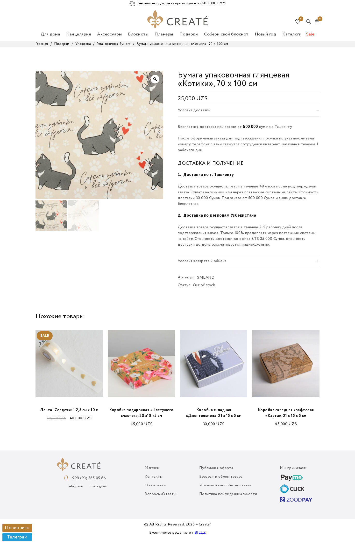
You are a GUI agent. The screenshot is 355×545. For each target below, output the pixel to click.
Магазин (152, 468)
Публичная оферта (216, 468)
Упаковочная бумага (114, 44)
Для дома (50, 34)
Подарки (188, 34)
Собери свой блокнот (226, 34)
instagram (98, 486)
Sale (310, 34)
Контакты (154, 477)
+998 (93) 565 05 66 (88, 478)
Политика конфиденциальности (228, 494)
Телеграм (17, 537)
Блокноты (138, 34)
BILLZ (200, 533)
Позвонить (17, 527)
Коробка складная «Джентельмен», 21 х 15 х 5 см (214, 413)
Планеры (164, 34)
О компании (155, 485)
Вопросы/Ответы (160, 494)
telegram (75, 486)
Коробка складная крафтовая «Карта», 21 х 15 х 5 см (286, 413)
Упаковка (83, 44)
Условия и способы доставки (225, 485)
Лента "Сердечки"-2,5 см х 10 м (69, 410)
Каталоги (291, 34)
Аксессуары (109, 34)
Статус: (185, 285)
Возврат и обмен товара (221, 477)
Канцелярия (78, 34)
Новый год (265, 34)
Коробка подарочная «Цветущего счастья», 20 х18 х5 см (141, 413)
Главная (42, 44)
